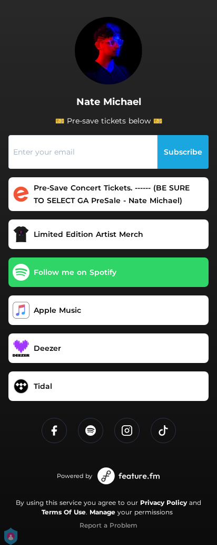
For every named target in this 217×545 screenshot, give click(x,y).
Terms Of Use (64, 512)
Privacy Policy (163, 502)
